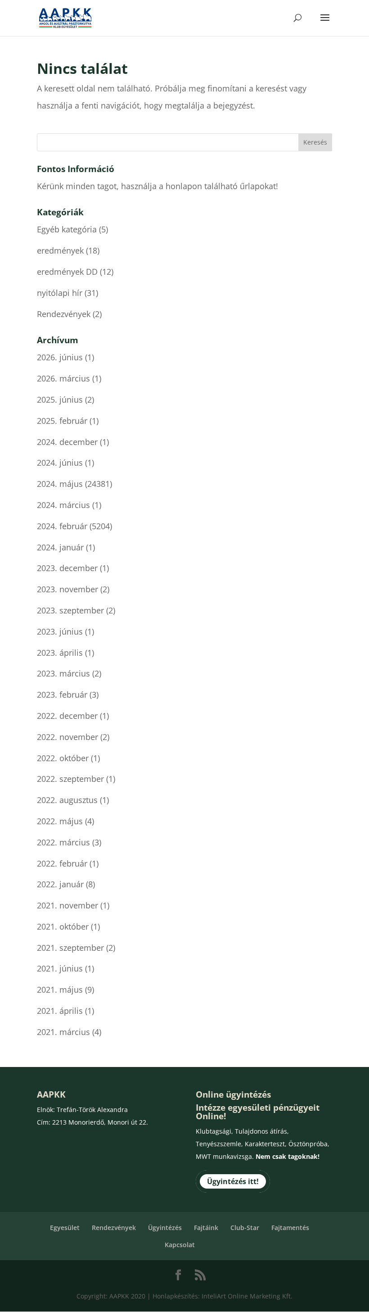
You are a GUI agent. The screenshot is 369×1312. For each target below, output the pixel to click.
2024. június (60, 462)
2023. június (60, 631)
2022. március (63, 842)
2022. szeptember (70, 778)
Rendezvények (63, 314)
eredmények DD (67, 271)
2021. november (67, 905)
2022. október (63, 758)
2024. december (67, 441)
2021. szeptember (70, 947)
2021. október (63, 926)
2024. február (62, 526)
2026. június (60, 357)
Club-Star (244, 1227)
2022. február (62, 863)
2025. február (62, 420)
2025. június (60, 399)
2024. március (63, 504)
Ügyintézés (165, 1227)
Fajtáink (206, 1227)
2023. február (62, 694)
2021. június (60, 968)
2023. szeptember (70, 610)
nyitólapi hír (59, 292)
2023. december (67, 568)
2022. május (60, 821)
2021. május (60, 989)
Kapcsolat (180, 1244)
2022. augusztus (67, 799)
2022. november (67, 736)
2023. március (63, 673)
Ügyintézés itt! (233, 1181)
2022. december (67, 715)
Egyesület (65, 1227)
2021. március (63, 1031)
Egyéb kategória (67, 229)
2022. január (60, 884)
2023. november (67, 589)
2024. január (60, 547)
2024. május (60, 483)
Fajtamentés (290, 1227)
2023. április (60, 652)
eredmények (60, 250)
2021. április (60, 1010)
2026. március (63, 378)
